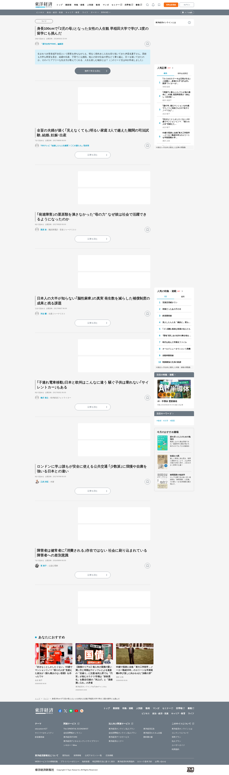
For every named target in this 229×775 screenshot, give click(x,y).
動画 (98, 5)
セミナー (116, 5)
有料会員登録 (171, 5)
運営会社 (66, 755)
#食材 (159, 421)
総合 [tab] (165, 73)
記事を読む (93, 155)
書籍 (138, 5)
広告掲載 (109, 755)
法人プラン (176, 741)
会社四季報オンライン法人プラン (123, 733)
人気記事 (162, 68)
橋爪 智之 (45, 398)
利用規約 (175, 749)
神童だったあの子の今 (171, 309)
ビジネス (40, 12)
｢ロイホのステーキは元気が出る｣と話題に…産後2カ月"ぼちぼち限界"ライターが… (176, 81)
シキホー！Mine (70, 745)
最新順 (68, 5)
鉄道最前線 (167, 316)
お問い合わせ (160, 761)
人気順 (90, 5)
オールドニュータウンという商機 (176, 349)
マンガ (106, 5)
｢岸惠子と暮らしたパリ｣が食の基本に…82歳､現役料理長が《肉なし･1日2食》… (176, 94)
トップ (59, 5)
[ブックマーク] (147, 44)
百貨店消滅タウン (169, 302)
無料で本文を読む (93, 71)
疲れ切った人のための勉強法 (180, 438)
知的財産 (85, 761)
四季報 (128, 5)
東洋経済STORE (70, 737)
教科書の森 (148, 737)
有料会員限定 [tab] (183, 73)
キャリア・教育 (73, 12)
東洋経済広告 (149, 729)
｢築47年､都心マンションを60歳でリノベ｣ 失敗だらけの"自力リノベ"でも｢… (175, 108)
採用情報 (77, 755)
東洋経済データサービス (119, 737)
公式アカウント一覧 (93, 755)
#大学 (165, 421)
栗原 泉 (44, 230)
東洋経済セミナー (116, 741)
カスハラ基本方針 (144, 761)
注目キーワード (164, 413)
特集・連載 (79, 5)
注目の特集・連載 (165, 375)
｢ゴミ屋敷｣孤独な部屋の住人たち (176, 329)
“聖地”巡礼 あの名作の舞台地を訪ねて (176, 335)
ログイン (187, 5)
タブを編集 (188, 12)
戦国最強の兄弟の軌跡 (171, 362)
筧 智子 (44, 566)
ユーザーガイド (178, 745)
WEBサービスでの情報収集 (46, 761)
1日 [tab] (165, 296)
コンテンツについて (180, 733)
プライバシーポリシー (70, 761)
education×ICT (41, 729)
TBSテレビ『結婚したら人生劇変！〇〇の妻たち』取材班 (65, 146)
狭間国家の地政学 (177, 475)
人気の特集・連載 (166, 291)
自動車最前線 (168, 355)
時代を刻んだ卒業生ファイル (174, 342)
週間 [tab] (182, 297)
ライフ (85, 12)
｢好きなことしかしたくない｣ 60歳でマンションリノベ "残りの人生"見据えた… (176, 121)
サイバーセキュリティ (44, 733)
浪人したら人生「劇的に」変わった (176, 322)
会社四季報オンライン (72, 733)
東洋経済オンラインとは (166, 22)
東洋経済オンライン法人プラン (122, 729)
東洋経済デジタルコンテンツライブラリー (81, 741)
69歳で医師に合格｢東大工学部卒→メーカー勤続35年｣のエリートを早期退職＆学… (176, 135)
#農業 (172, 421)
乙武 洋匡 (45, 482)
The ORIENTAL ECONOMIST (75, 729)
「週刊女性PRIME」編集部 (52, 44)
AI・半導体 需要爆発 (167, 401)
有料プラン (176, 737)
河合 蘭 (44, 314)
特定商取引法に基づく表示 (103, 761)
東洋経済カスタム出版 (152, 733)
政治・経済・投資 (55, 12)
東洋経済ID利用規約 (126, 761)
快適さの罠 (174, 456)
